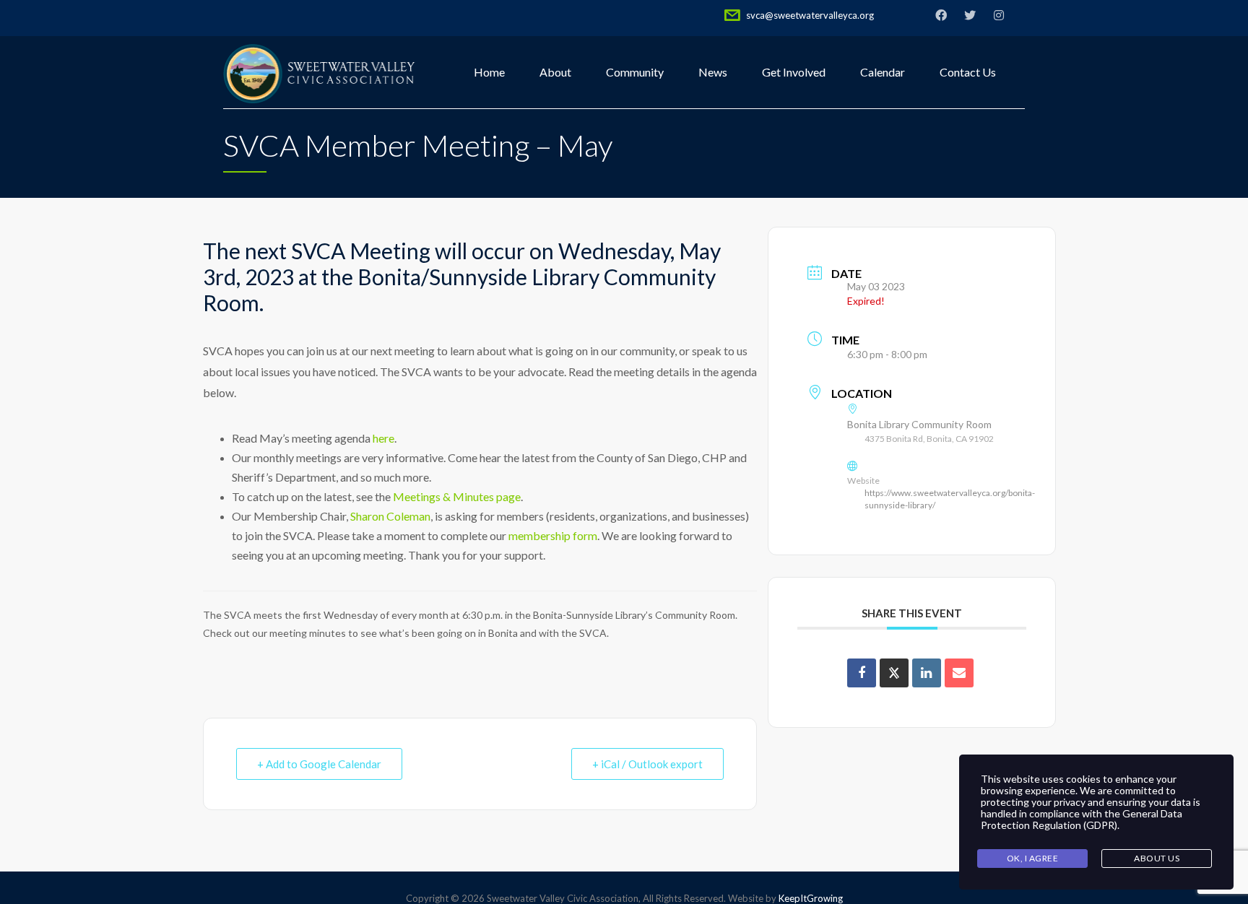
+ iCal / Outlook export (647, 763)
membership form (552, 535)
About (555, 72)
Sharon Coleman (390, 516)
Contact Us (968, 72)
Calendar (882, 72)
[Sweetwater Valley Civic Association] (320, 72)
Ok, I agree (1033, 858)
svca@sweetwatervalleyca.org (810, 15)
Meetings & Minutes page (457, 496)
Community (635, 72)
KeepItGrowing (811, 898)
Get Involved (794, 72)
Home (489, 72)
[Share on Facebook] (861, 673)
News (712, 72)
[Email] (959, 673)
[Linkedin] (926, 673)
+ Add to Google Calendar (319, 763)
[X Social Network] (894, 673)
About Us (1156, 858)
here (383, 438)
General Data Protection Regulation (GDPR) (1081, 819)
